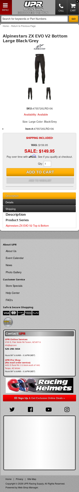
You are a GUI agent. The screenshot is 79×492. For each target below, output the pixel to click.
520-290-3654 (12, 348)
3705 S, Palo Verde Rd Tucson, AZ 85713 (23, 342)
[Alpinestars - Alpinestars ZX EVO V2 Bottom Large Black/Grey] (39, 48)
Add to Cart (40, 172)
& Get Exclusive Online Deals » (41, 398)
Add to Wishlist (40, 180)
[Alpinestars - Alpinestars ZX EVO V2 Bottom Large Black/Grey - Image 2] (48, 93)
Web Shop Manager (28, 487)
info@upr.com (11, 345)
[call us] (61, 7)
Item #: (29, 128)
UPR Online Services (16, 339)
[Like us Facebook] (30, 409)
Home (6, 25)
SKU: (29, 108)
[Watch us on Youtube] (49, 409)
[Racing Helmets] (39, 385)
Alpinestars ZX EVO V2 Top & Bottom (27, 225)
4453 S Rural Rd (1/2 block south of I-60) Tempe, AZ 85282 (22, 367)
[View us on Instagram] (67, 409)
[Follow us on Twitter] (12, 409)
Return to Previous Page (23, 25)
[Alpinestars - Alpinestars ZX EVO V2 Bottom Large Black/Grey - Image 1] (39, 68)
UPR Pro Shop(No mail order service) (17, 361)
